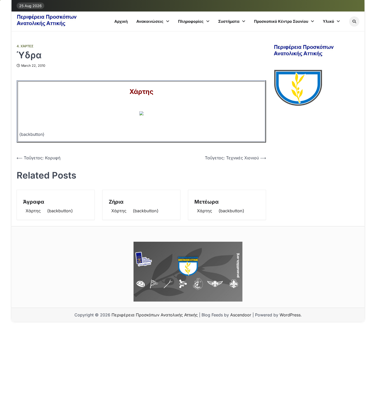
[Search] (354, 21)
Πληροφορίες (191, 21)
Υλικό (328, 21)
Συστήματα (228, 21)
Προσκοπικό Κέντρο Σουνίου (281, 21)
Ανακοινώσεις (149, 21)
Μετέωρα (206, 202)
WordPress (290, 314)
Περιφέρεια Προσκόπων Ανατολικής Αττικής (155, 314)
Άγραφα (33, 202)
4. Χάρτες (25, 46)
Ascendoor (240, 314)
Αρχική (121, 21)
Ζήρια (116, 202)
